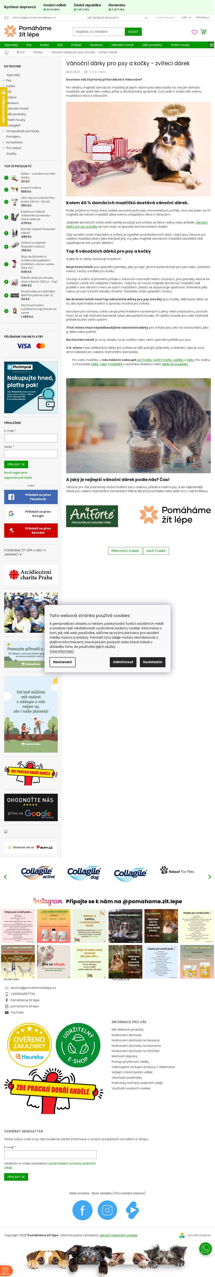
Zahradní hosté (17, 108)
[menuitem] (11, 45)
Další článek (156, 551)
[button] (210, 876)
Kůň (9, 92)
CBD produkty (16, 114)
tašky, (95, 364)
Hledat (133, 32)
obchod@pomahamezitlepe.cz (33, 988)
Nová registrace (15, 473)
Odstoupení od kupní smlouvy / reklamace (143, 1067)
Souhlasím (152, 662)
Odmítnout (123, 662)
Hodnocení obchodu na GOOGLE (136, 1051)
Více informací (62, 651)
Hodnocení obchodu (127, 1035)
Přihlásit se (16, 464)
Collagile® (13, 125)
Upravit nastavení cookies (119, 1235)
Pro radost (13, 148)
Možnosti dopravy (125, 1056)
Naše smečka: (79, 1193)
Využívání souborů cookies (131, 1088)
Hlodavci (12, 103)
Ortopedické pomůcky (22, 131)
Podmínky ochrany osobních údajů (137, 1083)
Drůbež (11, 97)
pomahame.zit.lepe (24, 1006)
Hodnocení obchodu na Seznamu (136, 1046)
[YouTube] (132, 1210)
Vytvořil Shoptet (199, 1235)
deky (190, 360)
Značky (11, 154)
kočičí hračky (162, 360)
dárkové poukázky (175, 364)
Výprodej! (13, 75)
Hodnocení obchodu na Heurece (136, 1040)
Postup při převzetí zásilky (130, 1062)
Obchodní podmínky (127, 1078)
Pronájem (13, 137)
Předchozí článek (125, 551)
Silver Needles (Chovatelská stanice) (119, 1193)
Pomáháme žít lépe (24, 1000)
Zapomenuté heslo (18, 478)
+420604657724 (22, 994)
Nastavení (62, 662)
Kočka (10, 86)
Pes (8, 80)
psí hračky (144, 360)
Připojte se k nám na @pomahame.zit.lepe (124, 901)
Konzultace (14, 142)
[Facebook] (82, 1210)
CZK (185, 18)
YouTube (17, 1012)
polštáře (116, 364)
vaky (103, 364)
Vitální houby (15, 120)
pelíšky (179, 360)
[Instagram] (107, 1210)
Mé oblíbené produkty (103, 18)
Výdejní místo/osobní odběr (132, 1072)
